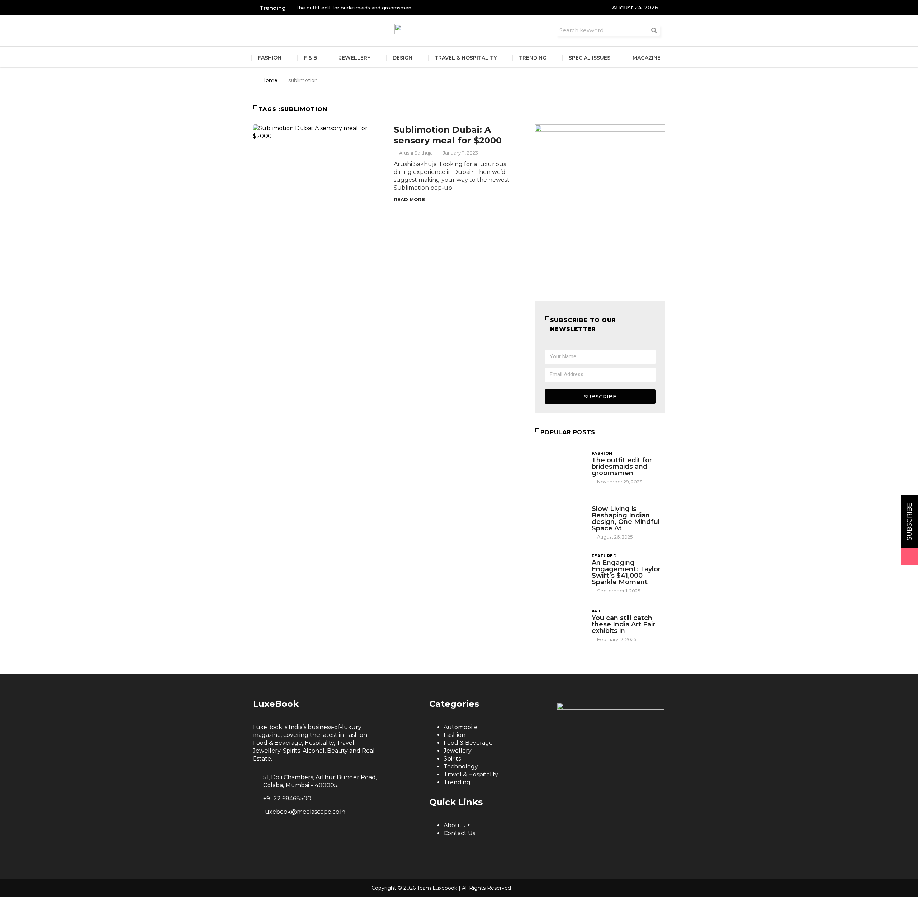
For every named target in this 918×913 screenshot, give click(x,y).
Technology (461, 766)
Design (402, 58)
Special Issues (589, 58)
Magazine (647, 58)
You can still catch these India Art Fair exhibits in (623, 624)
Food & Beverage (468, 742)
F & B (310, 58)
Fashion (269, 58)
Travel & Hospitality (466, 58)
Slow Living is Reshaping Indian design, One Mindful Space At (626, 518)
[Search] (654, 30)
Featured (604, 555)
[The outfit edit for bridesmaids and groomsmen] (560, 467)
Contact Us (459, 833)
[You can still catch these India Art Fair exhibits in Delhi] (560, 625)
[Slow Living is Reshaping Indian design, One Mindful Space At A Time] (560, 517)
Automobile (461, 727)
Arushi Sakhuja (416, 153)
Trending (532, 58)
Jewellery (354, 58)
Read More (409, 199)
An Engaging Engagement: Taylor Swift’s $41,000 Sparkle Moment (626, 572)
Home (269, 80)
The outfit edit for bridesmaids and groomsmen (622, 466)
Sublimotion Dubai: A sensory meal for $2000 (448, 135)
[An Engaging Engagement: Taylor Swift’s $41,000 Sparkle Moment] (560, 571)
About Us (457, 825)
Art (596, 611)
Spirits (452, 758)
